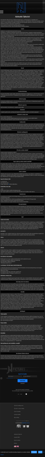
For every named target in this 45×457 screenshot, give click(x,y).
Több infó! (40, 452)
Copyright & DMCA (17, 437)
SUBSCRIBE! (22, 381)
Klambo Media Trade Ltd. (26, 422)
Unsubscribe (23, 383)
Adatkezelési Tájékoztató (18, 434)
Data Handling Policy (10, 378)
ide (8, 184)
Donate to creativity (17, 440)
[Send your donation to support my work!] (20, 394)
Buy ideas (15, 443)
